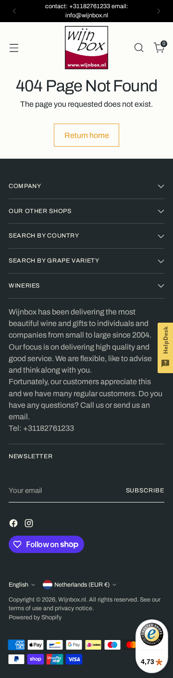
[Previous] (14, 11)
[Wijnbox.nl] (86, 47)
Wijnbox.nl (72, 599)
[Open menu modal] (14, 47)
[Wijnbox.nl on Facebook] (14, 524)
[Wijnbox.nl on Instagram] (30, 524)
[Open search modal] (138, 47)
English (18, 584)
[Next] (158, 11)
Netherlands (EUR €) (82, 584)
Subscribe (145, 490)
